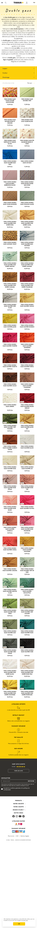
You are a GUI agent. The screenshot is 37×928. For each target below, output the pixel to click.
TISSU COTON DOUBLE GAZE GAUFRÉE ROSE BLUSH (10, 508)
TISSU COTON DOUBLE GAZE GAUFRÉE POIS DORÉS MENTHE (10, 264)
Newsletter (5, 778)
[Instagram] (17, 816)
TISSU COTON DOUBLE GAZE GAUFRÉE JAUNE (10, 326)
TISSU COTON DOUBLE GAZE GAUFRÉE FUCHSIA (27, 507)
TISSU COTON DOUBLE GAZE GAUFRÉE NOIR (27, 651)
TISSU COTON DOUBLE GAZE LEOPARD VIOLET (9, 243)
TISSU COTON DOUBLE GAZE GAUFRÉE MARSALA (10, 529)
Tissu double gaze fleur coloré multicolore (10, 100)
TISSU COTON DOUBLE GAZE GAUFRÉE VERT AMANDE (27, 612)
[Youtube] (20, 816)
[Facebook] (13, 816)
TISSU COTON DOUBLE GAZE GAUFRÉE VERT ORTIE (10, 612)
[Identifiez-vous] (27, 3)
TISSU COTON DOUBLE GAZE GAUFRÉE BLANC (27, 447)
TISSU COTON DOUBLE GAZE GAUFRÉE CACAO (10, 385)
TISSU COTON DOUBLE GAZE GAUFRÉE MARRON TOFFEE (10, 448)
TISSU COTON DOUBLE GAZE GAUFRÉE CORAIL (10, 549)
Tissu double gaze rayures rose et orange (10, 121)
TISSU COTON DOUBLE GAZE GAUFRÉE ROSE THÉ (27, 487)
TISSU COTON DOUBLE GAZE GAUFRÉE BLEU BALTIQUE (27, 244)
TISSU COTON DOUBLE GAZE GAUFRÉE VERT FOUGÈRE (10, 427)
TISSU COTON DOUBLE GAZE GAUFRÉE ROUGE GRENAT (27, 406)
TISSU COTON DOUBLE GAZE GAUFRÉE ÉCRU (10, 467)
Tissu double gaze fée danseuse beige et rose (27, 142)
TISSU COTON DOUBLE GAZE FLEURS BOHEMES (10, 203)
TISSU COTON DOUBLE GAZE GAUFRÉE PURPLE (27, 366)
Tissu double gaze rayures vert (27, 100)
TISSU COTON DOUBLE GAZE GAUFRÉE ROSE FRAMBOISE (27, 529)
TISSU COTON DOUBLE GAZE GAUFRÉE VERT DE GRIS (27, 570)
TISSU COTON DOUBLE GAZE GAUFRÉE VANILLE (27, 305)
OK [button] (19, 924)
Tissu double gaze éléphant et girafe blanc (10, 142)
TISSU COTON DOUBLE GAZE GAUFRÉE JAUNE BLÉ (27, 427)
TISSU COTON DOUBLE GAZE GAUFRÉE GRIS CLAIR (10, 306)
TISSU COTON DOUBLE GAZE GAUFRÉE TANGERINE (27, 346)
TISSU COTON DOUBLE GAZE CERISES (10, 405)
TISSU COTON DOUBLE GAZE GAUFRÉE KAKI (10, 632)
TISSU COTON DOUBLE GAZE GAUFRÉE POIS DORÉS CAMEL (27, 223)
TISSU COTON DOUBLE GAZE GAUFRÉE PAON (27, 632)
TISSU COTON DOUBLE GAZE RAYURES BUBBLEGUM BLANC (10, 183)
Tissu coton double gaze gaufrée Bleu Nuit (10, 162)
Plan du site (11, 836)
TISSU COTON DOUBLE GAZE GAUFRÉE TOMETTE (10, 366)
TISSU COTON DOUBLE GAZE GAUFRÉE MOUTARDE (27, 549)
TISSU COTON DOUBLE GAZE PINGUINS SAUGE (27, 203)
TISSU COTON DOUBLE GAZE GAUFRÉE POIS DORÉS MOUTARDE (10, 693)
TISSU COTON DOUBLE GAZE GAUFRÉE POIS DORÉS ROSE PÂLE (27, 672)
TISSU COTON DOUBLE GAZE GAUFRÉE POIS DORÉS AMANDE (27, 264)
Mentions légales (24, 836)
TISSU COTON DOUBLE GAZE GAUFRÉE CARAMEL (10, 569)
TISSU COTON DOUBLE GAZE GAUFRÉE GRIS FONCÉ (10, 651)
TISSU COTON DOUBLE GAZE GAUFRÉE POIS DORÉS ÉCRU (10, 223)
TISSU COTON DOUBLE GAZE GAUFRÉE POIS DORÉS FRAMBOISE (27, 285)
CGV (17, 836)
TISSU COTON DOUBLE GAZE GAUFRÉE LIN (27, 467)
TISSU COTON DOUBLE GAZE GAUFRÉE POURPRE (10, 345)
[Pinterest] (23, 816)
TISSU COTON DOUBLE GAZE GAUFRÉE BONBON (27, 326)
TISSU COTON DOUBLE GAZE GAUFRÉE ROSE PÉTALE (10, 487)
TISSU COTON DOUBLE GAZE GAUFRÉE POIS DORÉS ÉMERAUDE (27, 693)
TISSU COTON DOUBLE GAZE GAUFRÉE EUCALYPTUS (27, 591)
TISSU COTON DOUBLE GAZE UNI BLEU (27, 162)
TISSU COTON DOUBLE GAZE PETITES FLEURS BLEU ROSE (27, 183)
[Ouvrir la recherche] (5, 2)
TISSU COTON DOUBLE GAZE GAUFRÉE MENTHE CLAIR (10, 591)
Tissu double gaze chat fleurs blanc (27, 120)
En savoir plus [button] (25, 920)
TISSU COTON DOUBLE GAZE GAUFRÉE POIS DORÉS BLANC (10, 672)
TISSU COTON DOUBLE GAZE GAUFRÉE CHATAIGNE (27, 385)
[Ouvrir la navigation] (2, 2)
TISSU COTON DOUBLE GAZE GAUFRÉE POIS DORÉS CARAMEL (10, 285)
